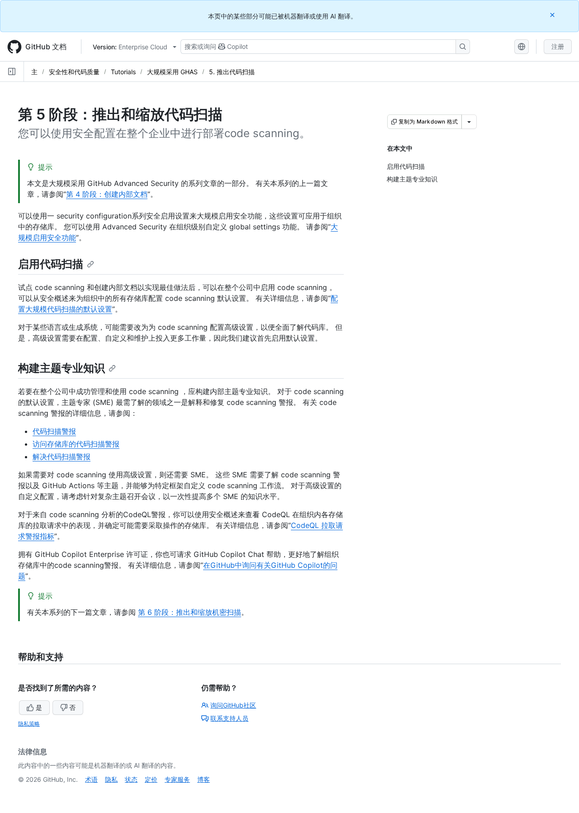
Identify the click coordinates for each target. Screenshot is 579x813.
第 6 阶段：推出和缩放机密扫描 (189, 612)
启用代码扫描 (50, 264)
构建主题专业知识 (61, 368)
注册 (557, 46)
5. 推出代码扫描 (232, 72)
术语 (91, 779)
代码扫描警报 (54, 431)
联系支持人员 (229, 718)
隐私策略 (29, 723)
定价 (151, 779)
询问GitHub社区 (233, 705)
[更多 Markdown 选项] (469, 121)
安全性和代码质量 (74, 72)
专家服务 (177, 779)
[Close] (553, 15)
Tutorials (123, 72)
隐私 (111, 779)
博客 (203, 779)
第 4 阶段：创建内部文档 (106, 194)
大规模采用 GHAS (172, 72)
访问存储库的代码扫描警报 (76, 443)
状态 (131, 779)
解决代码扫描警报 (61, 456)
